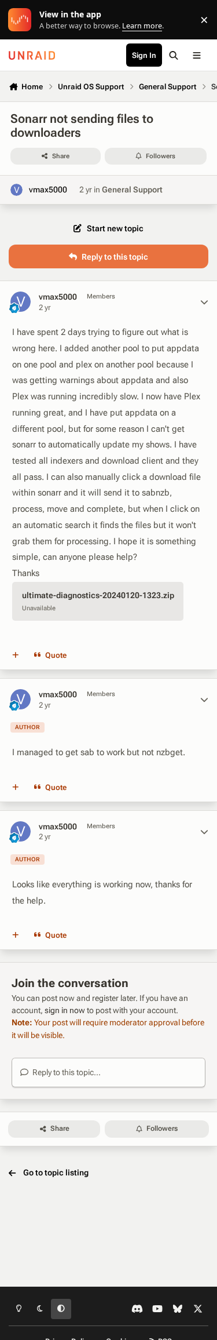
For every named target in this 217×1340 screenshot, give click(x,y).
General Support (132, 189)
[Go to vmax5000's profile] (16, 190)
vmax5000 (48, 189)
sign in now (65, 1010)
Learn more (22, 20)
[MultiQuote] (16, 655)
